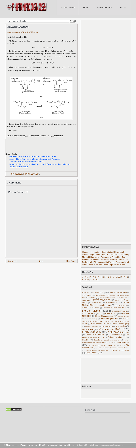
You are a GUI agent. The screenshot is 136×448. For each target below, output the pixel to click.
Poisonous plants (115, 337)
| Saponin (104, 255)
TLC (121, 345)
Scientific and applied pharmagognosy (107, 340)
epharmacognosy (14, 32)
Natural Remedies (107, 326)
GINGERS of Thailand (119, 311)
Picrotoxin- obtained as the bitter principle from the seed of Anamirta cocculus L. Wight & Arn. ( (40, 164)
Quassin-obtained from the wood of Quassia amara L (26, 162)
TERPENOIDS (122, 342)
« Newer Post (12, 261)
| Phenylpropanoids (100, 262)
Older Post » (71, 261)
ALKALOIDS (97, 292)
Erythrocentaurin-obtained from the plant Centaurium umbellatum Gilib (32, 156)
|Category (86, 252)
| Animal (111, 262)
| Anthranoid (123, 255)
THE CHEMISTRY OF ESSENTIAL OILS (102, 345)
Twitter (101, 394)
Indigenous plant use (109, 319)
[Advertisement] (36, 144)
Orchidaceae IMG (110, 329)
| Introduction (95, 252)
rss (108, 394)
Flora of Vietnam (92, 310)
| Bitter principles (121, 262)
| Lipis (90, 262)
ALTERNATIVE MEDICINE (118, 292)
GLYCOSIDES (16, 174)
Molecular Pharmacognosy (120, 324)
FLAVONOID (86, 308)
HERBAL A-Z (110, 313)
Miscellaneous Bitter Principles (18, 167)
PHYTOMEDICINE (116, 335)
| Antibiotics (104, 260)
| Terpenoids (114, 255)
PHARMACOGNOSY (68, 8)
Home (41, 261)
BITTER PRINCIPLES (101, 300)
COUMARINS (96, 303)
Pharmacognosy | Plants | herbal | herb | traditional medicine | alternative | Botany (40, 445)
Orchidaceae (87, 329)
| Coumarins (95, 257)
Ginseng (100, 314)
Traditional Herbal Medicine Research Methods (113, 348)
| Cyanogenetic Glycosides (110, 257)
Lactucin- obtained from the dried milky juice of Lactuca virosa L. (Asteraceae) (34, 159)
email (116, 394)
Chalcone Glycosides (17, 26)
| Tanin (123, 257)
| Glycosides (118, 252)
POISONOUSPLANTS (104, 8)
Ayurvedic (85, 300)
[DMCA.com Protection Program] (14, 410)
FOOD (97, 308)
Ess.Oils (123, 8)
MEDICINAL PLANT (96, 321)
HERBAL (86, 8)
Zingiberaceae (91, 353)
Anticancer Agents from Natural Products (113, 297)
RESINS (85, 340)
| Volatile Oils (123, 260)
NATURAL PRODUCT (91, 326)
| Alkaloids (113, 260)
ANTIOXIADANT (101, 295)
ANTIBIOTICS (86, 295)
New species (121, 326)
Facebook (94, 394)
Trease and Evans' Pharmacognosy (96, 350)
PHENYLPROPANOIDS (95, 335)
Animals (92, 298)
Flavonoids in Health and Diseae (114, 308)
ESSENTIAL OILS (121, 305)
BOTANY (117, 300)
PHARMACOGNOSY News (118, 332)
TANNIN (110, 342)
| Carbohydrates (107, 252)
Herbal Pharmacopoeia (104, 316)
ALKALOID (85, 292)
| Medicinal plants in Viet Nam (114, 265)
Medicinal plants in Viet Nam (100, 324)
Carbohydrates (111, 303)
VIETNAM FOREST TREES (120, 350)
